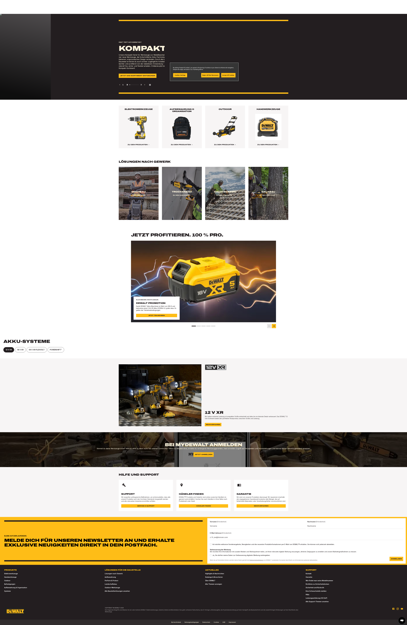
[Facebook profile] (393, 608)
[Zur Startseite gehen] (15, 611)
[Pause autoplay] (150, 84)
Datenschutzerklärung (256, 560)
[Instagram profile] (397, 608)
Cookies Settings (180, 75)
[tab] (8, 349)
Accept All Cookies (228, 75)
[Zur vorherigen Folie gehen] (269, 326)
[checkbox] (211, 544)
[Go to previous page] (120, 84)
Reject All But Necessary (210, 75)
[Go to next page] (145, 84)
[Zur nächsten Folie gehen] (274, 326)
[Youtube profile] (402, 608)
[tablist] (203, 349)
